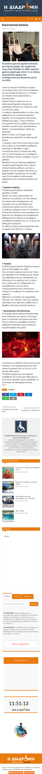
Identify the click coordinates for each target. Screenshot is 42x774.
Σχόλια (16, 596)
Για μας (7, 596)
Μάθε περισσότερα (16, 772)
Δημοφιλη (27, 596)
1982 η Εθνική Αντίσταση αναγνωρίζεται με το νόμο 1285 (25, 497)
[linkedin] (39, 19)
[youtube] (36, 19)
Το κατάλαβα (29, 772)
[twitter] (32, 19)
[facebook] (28, 19)
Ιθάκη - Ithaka (19, 511)
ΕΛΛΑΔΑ (11, 390)
